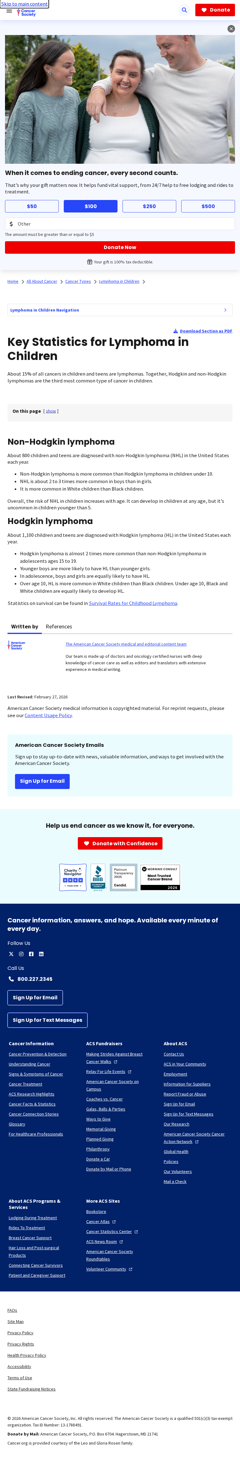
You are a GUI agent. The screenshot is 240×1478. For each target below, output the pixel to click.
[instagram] (21, 954)
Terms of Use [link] (20, 1378)
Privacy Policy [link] (20, 1333)
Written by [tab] (24, 626)
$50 (32, 206)
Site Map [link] (16, 1321)
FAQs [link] (12, 1310)
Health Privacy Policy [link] (27, 1355)
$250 (149, 206)
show (51, 411)
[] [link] (50, 411)
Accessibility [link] (19, 1366)
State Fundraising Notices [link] (32, 1389)
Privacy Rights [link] (21, 1344)
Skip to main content (24, 4)
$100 (91, 206)
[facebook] (31, 954)
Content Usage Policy (48, 715)
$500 (208, 206)
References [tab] (59, 626)
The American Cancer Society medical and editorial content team (126, 644)
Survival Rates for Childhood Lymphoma (133, 603)
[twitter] (11, 954)
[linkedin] (41, 954)
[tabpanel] (120, 660)
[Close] (231, 28)
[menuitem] (225, 310)
